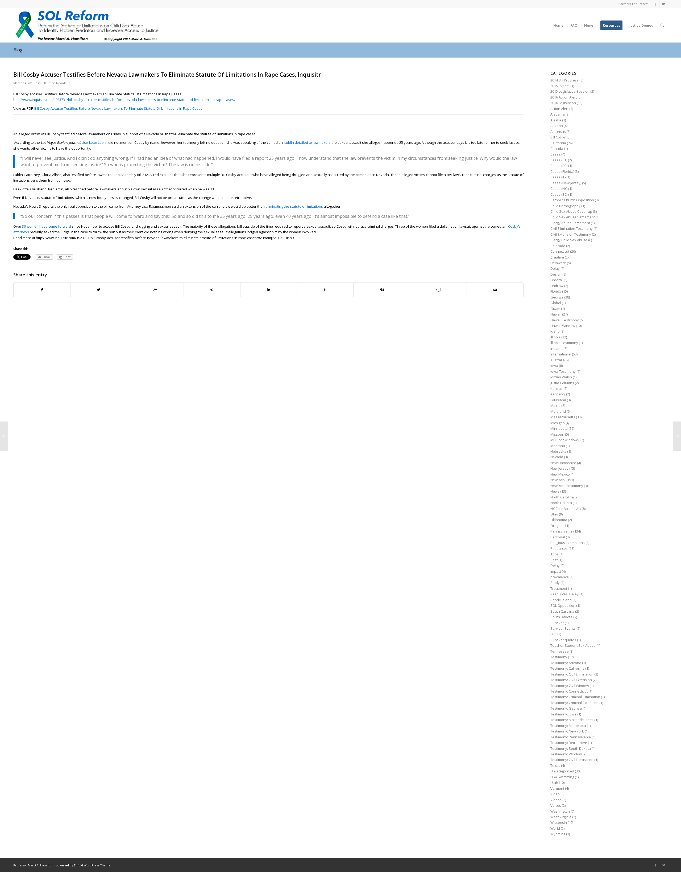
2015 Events (560, 85)
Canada (556, 148)
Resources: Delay (564, 594)
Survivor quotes (563, 639)
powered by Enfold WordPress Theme (83, 865)
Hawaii (555, 314)
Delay (555, 268)
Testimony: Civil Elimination (571, 674)
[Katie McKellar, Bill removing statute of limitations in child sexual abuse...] (4, 436)
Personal (557, 537)
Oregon (556, 525)
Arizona (556, 125)
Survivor (557, 622)
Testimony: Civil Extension (571, 679)
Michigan (557, 422)
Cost (554, 560)
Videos (556, 799)
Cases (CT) (558, 160)
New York (558, 479)
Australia (557, 360)
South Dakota (561, 617)
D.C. (553, 634)
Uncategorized (562, 771)
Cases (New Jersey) (565, 183)
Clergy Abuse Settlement (570, 222)
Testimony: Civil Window (569, 685)
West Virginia (560, 816)
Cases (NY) (558, 188)
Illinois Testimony (564, 342)
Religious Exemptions (567, 542)
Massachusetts (562, 417)
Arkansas (558, 131)
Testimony (558, 656)
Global (555, 302)
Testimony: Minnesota (568, 725)
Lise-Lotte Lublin (94, 142)
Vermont (557, 788)
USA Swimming (562, 777)
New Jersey (559, 468)
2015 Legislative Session (569, 91)
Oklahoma (558, 519)
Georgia (556, 297)
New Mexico (560, 474)
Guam (555, 308)
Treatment (558, 588)
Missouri (557, 434)
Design (556, 274)
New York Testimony (566, 485)
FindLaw (556, 285)
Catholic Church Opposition (572, 200)
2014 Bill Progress (564, 80)
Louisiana (558, 400)
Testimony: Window (566, 754)
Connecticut (559, 251)
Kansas (556, 388)
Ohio (554, 514)
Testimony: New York (567, 731)
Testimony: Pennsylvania (570, 737)
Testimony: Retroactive (568, 742)
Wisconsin (558, 822)
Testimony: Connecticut (569, 691)
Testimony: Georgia (566, 708)
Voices (555, 805)
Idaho (555, 331)
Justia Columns (562, 382)
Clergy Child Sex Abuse (568, 240)
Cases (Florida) (562, 171)
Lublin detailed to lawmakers (307, 142)
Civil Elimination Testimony (571, 228)
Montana (557, 445)
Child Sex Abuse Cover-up (571, 211)
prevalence (559, 577)
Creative (557, 257)
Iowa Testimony (563, 371)
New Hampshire (563, 462)
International (560, 354)
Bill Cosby (48, 83)
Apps (554, 554)
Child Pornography (565, 205)
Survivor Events (563, 628)
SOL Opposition (562, 605)
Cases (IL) (558, 177)
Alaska (555, 120)
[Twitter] (663, 4)
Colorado (557, 245)
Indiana (556, 348)
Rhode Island (561, 599)
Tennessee (559, 651)
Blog (18, 50)
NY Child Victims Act (565, 508)
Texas (555, 765)
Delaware (558, 262)
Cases (555, 154)
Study (555, 582)
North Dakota (561, 502)
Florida (555, 291)
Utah (554, 782)
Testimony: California (567, 668)
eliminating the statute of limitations (294, 206)
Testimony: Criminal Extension (574, 702)
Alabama (557, 114)
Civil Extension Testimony (570, 234)
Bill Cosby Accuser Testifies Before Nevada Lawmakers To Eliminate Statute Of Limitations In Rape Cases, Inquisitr (167, 74)
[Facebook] (655, 4)
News (554, 491)
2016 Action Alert (563, 97)
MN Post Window (564, 439)
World (555, 828)
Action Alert (559, 108)
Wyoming (557, 834)
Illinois (555, 337)
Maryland (558, 411)
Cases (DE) (558, 165)
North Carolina (562, 497)
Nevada (61, 83)
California (558, 143)
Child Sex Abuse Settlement (572, 217)
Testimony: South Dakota (570, 748)
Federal (556, 279)
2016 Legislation (563, 102)
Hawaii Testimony (564, 320)
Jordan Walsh (561, 377)
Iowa (554, 365)
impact (555, 571)
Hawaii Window (562, 325)
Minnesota (559, 428)
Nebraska (558, 451)
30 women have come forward (46, 226)
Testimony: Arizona (565, 662)
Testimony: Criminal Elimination (575, 696)
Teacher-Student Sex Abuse (573, 645)
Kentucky (557, 394)
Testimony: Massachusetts (571, 719)
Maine (555, 405)
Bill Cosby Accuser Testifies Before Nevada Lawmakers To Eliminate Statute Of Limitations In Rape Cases (118, 108)
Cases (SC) (558, 194)
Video (555, 794)
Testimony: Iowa (563, 714)
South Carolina (562, 611)
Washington (560, 811)
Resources (559, 548)
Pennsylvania (561, 531)
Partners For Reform (633, 4)
